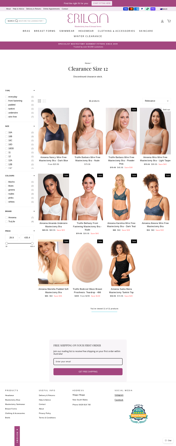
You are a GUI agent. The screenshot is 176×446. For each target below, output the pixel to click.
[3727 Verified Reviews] (138, 424)
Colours (9, 176)
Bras (26, 31)
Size (7, 126)
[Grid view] (39, 101)
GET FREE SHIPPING (88, 371)
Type (7, 91)
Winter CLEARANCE (88, 36)
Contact (65, 9)
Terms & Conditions (47, 418)
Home (87, 63)
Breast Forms (45, 31)
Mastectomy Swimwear (15, 404)
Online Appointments (51, 9)
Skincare (146, 31)
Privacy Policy (45, 413)
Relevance (150, 101)
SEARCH (11, 21)
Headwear (86, 31)
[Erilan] (88, 18)
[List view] (44, 101)
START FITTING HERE (102, 3)
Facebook (119, 400)
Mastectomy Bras (12, 400)
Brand (8, 211)
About (8, 9)
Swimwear (67, 31)
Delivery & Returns (33, 9)
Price (8, 231)
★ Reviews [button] (17, 436)
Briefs (7, 418)
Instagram (119, 395)
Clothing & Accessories (116, 31)
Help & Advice (18, 9)
